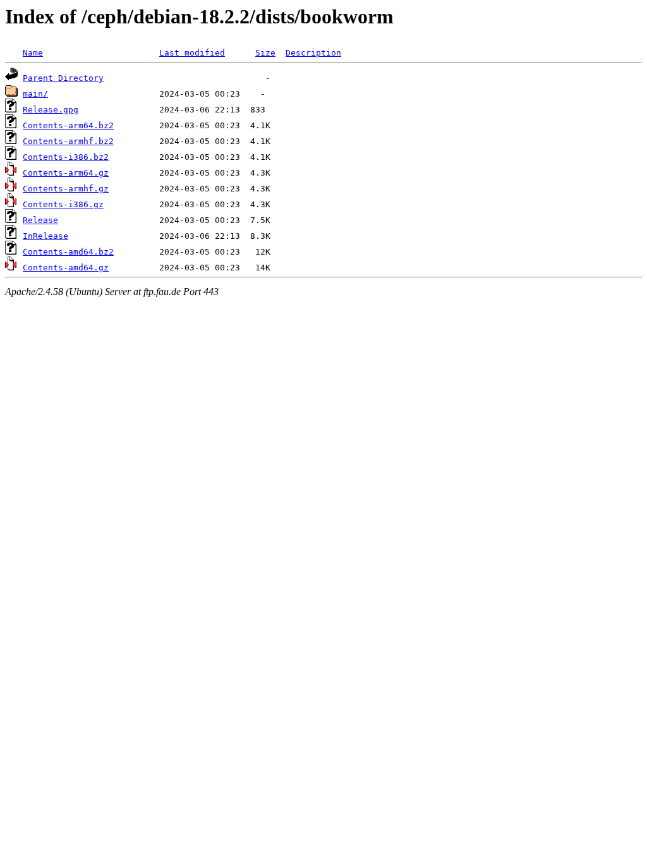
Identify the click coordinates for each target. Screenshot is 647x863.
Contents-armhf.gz (66, 188)
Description (313, 52)
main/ (35, 94)
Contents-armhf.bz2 (68, 141)
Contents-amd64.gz (66, 267)
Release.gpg (50, 109)
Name (33, 52)
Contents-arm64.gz (66, 173)
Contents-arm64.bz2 (68, 125)
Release (40, 220)
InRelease (45, 236)
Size (265, 52)
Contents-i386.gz (63, 204)
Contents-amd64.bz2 (68, 251)
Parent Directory (63, 78)
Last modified (192, 52)
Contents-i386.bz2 (66, 157)
